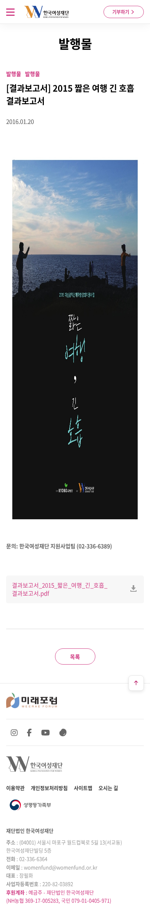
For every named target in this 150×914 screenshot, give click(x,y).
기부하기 (121, 11)
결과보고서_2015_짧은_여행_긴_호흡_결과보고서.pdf (59, 589)
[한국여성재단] (46, 12)
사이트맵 (83, 787)
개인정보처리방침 (49, 787)
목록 (75, 656)
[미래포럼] (31, 700)
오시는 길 (108, 787)
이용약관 (15, 787)
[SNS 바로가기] (63, 732)
